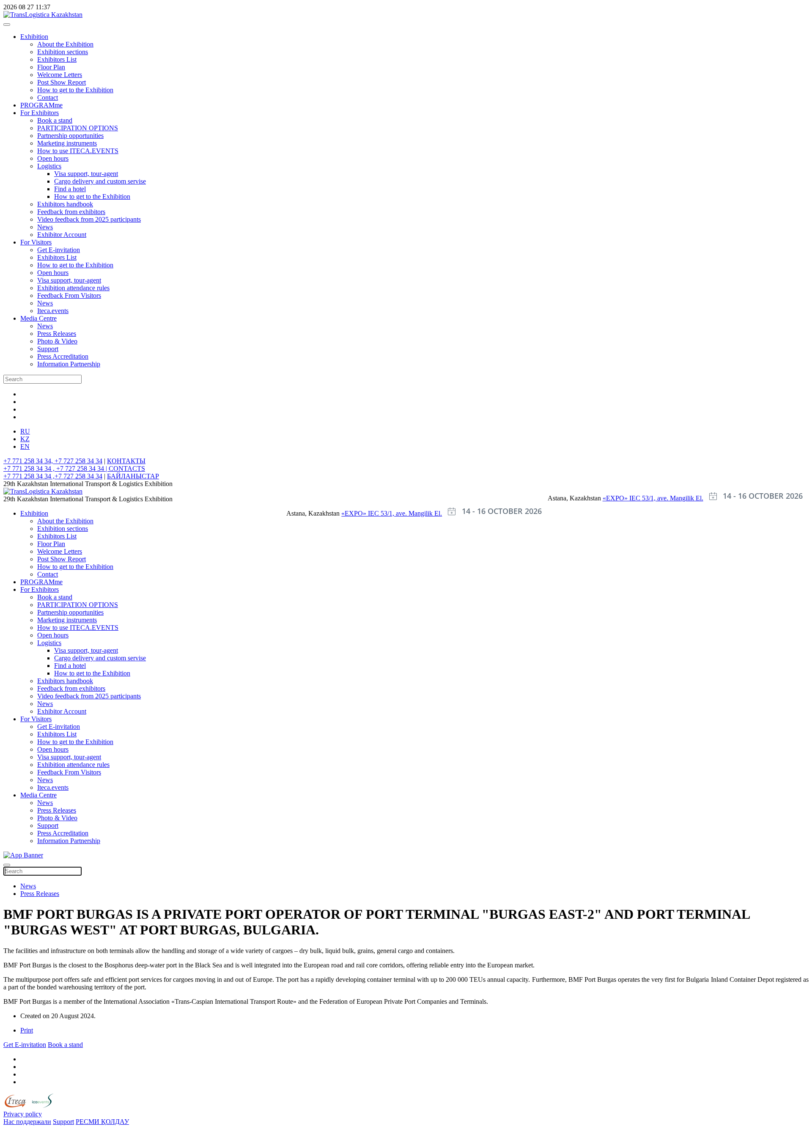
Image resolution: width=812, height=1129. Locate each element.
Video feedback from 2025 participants (89, 219)
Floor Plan (51, 67)
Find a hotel (70, 188)
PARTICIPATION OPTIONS (77, 128)
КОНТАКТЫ (126, 460)
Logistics (49, 166)
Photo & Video (57, 341)
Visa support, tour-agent (86, 173)
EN (25, 446)
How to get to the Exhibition (75, 89)
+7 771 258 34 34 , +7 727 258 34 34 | (56, 468)
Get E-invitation (58, 249)
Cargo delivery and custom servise (100, 181)
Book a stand (54, 120)
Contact (47, 97)
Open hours (53, 158)
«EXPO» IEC (622, 498)
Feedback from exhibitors (71, 211)
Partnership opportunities (70, 135)
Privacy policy (22, 1114)
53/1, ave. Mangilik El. (672, 498)
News (45, 227)
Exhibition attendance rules (73, 287)
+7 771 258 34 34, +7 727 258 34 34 (52, 460)
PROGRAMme (41, 105)
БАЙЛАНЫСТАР (133, 476)
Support (47, 348)
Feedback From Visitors (69, 295)
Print (26, 1030)
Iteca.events (53, 310)
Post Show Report (61, 82)
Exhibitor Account (61, 234)
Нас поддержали (27, 1121)
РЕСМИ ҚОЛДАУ (102, 1121)
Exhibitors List (57, 59)
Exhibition (34, 36)
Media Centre (38, 318)
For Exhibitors (39, 112)
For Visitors (36, 242)
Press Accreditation (62, 356)
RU (25, 431)
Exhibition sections (62, 51)
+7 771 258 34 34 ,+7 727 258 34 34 (52, 476)
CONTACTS (127, 468)
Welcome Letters (59, 74)
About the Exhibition (65, 44)
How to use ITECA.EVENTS (77, 150)
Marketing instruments (67, 143)
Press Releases (56, 333)
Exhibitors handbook (65, 204)
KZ (25, 438)
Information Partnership (68, 364)
